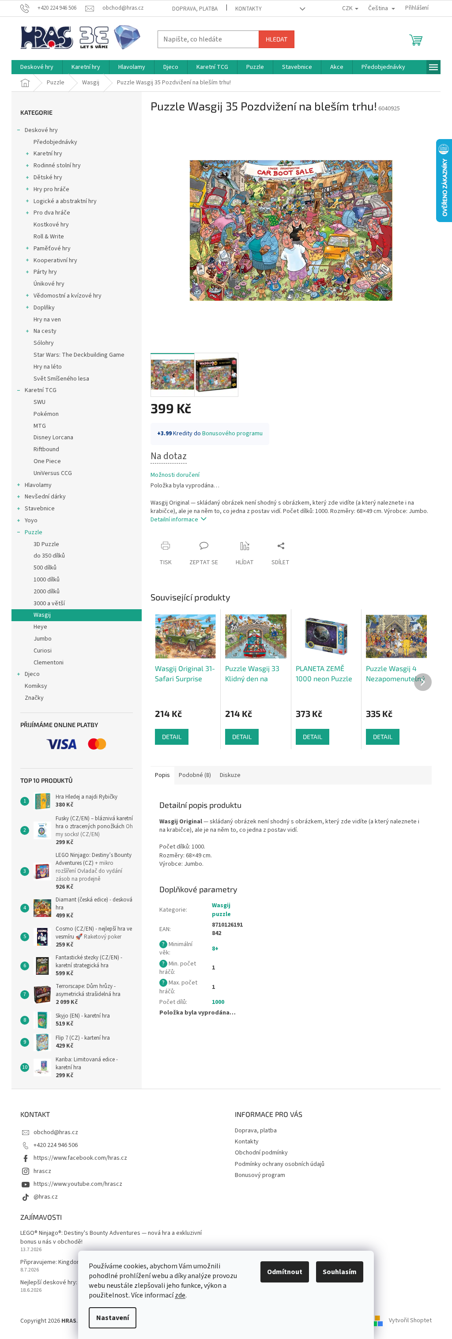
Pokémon (46, 414)
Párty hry (45, 272)
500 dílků (45, 567)
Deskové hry (41, 130)
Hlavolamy (38, 485)
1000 (218, 1002)
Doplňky (44, 307)
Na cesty (45, 331)
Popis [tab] (162, 775)
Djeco (32, 674)
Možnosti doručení (175, 475)
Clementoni (49, 662)
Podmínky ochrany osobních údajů (279, 1164)
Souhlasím (340, 1272)
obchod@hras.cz (56, 1132)
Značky (34, 698)
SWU (39, 402)
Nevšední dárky (45, 496)
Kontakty (248, 9)
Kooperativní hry (55, 260)
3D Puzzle (46, 544)
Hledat (276, 39)
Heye (40, 626)
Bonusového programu (232, 433)
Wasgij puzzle (221, 909)
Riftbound (46, 449)
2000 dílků (47, 591)
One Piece (47, 461)
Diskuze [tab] (230, 775)
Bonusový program (260, 1175)
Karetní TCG (40, 390)
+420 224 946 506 (56, 1145)
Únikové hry (49, 283)
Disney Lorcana (53, 437)
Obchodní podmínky (261, 1152)
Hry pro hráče (51, 189)
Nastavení (112, 1318)
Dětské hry (48, 177)
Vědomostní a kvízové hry (68, 295)
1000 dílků (47, 579)
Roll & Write (49, 236)
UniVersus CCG (53, 473)
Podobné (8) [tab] (195, 775)
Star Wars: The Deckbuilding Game (79, 355)
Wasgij (42, 615)
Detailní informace (174, 519)
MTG (40, 426)
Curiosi (43, 650)
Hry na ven (47, 319)
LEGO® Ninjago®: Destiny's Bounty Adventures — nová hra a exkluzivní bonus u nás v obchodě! (111, 1237)
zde (180, 1295)
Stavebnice (40, 508)
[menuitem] (36, 67)
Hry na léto (48, 366)
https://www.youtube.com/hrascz (78, 1184)
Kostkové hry (51, 224)
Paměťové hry (52, 248)
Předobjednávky (55, 142)
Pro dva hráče (52, 212)
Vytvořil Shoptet (410, 1320)
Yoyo (31, 520)
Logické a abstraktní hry (65, 201)
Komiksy (36, 686)
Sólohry (44, 343)
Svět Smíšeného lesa (61, 378)
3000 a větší (49, 603)
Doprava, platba (195, 9)
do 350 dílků (49, 555)
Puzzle (33, 532)
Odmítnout (284, 1272)
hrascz (42, 1171)
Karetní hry (48, 153)
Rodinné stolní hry (57, 165)
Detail (171, 736)
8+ (215, 948)
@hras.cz (46, 1196)
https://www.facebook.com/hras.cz (80, 1158)
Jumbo (43, 638)
